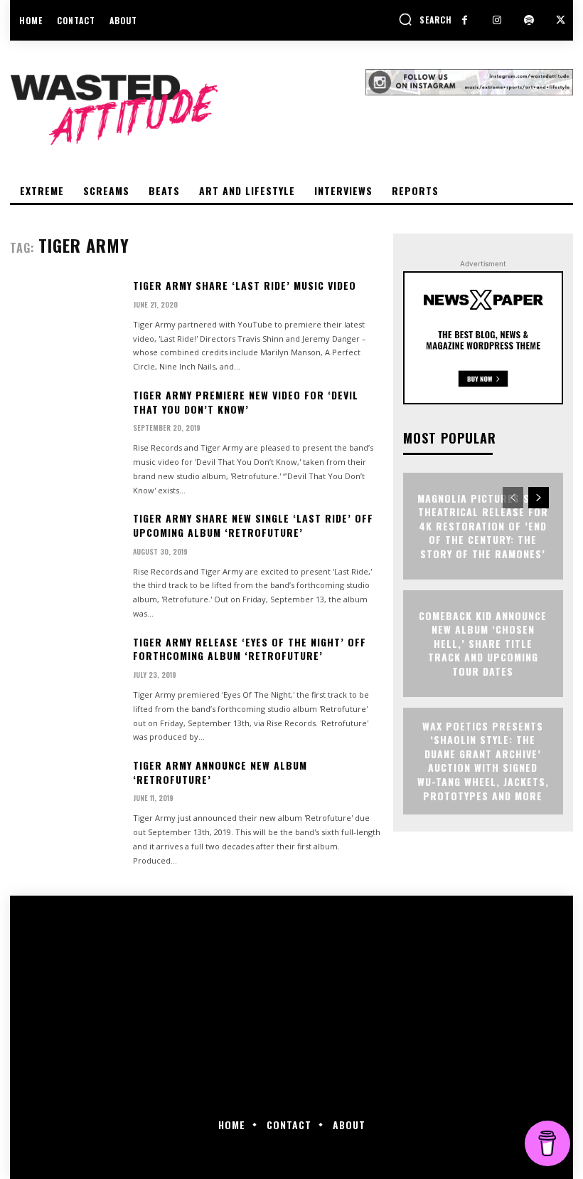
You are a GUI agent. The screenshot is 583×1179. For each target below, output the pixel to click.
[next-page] (538, 497)
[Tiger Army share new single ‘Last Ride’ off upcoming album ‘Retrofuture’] (66, 558)
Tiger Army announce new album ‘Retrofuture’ (220, 772)
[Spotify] (528, 20)
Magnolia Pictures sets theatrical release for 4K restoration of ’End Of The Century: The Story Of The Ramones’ (482, 526)
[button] (425, 19)
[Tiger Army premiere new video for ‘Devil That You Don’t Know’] (66, 435)
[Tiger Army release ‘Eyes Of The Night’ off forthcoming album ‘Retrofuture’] (66, 682)
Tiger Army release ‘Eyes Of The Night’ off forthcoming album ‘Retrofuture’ (249, 649)
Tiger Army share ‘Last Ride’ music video (244, 285)
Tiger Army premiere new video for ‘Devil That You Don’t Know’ (245, 401)
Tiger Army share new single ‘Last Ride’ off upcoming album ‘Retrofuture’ (253, 525)
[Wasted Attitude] (187, 109)
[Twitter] (560, 20)
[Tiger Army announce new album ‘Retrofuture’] (66, 805)
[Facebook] (464, 20)
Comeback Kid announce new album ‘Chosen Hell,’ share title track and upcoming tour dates (483, 643)
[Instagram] (496, 20)
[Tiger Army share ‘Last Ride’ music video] (66, 325)
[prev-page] (513, 497)
